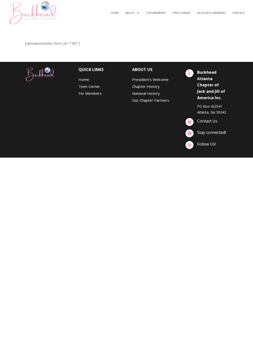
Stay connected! (211, 132)
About (130, 13)
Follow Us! (206, 144)
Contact (238, 13)
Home (115, 13)
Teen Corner (181, 13)
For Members (156, 13)
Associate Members (211, 13)
